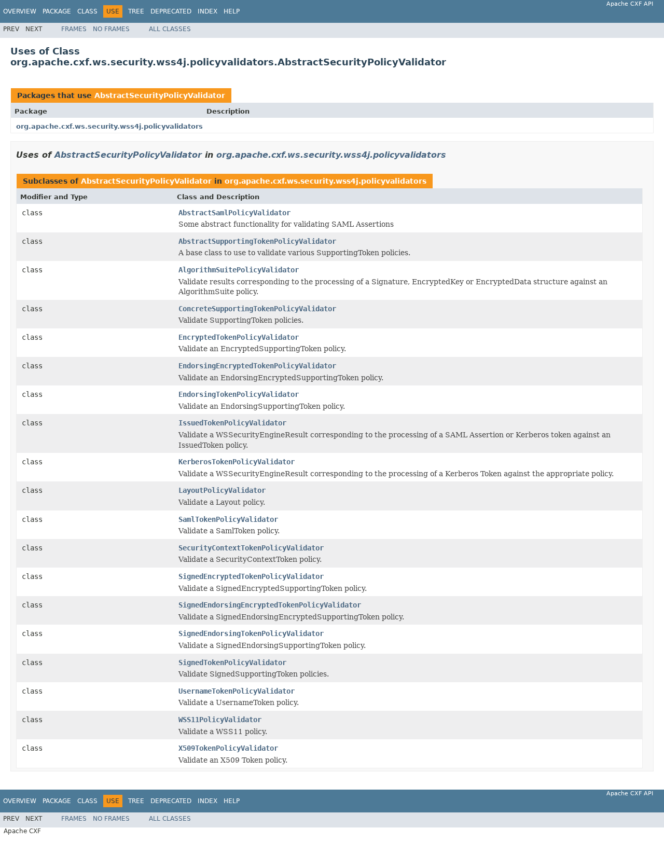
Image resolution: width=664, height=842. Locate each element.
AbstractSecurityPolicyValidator (159, 95)
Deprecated (170, 11)
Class (87, 11)
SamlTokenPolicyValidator (228, 519)
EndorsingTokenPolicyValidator (238, 394)
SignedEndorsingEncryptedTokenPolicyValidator (269, 605)
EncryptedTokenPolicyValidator (238, 337)
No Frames (111, 29)
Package (57, 11)
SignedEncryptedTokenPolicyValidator (251, 576)
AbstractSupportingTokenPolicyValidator (257, 241)
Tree (136, 11)
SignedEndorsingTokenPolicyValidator (251, 633)
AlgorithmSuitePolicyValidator (238, 270)
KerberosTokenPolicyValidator (236, 462)
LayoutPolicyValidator (222, 490)
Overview (19, 11)
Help (232, 11)
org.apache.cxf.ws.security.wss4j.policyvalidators (109, 126)
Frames (74, 29)
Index (207, 11)
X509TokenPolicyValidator (228, 748)
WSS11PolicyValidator (219, 719)
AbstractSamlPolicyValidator (234, 213)
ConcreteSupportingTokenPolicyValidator (257, 309)
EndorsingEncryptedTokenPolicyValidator (257, 366)
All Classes (170, 29)
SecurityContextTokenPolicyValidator (251, 548)
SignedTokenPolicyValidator (232, 662)
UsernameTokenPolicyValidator (236, 691)
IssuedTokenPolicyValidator (232, 423)
